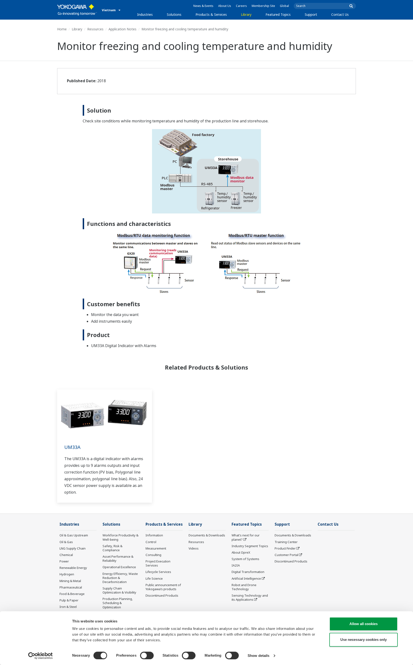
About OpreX (241, 552)
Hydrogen (67, 574)
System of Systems (245, 559)
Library (246, 14)
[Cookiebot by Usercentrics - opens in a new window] (40, 655)
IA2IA (236, 565)
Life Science (154, 578)
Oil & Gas (66, 542)
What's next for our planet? (246, 537)
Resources (95, 29)
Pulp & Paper (69, 600)
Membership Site (263, 6)
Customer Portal (286, 555)
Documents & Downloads (207, 535)
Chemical (66, 555)
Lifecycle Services (158, 572)
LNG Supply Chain (73, 548)
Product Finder (285, 548)
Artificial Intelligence (246, 578)
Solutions (174, 14)
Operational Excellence (119, 567)
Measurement (156, 548)
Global (284, 6)
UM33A (72, 447)
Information (154, 535)
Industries (145, 14)
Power (64, 561)
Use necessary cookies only (363, 640)
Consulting (153, 555)
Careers (241, 6)
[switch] (147, 655)
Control (151, 542)
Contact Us (340, 14)
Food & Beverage (72, 594)
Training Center (286, 542)
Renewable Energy (73, 568)
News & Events (203, 6)
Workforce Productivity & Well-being (120, 537)
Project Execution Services (158, 563)
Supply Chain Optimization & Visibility (119, 590)
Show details (258, 656)
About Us (224, 6)
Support (311, 14)
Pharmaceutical (71, 587)
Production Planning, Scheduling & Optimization (118, 603)
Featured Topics (278, 14)
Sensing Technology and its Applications (250, 597)
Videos (194, 548)
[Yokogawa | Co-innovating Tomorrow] (77, 10)
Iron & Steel (68, 607)
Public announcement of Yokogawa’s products (163, 587)
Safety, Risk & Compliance (112, 548)
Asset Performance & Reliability (118, 558)
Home (62, 29)
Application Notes (122, 29)
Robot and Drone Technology (244, 587)
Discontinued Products (162, 595)
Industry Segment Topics (250, 546)
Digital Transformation (248, 572)
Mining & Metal (70, 581)
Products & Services (211, 14)
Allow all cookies (363, 624)
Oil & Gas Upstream (74, 535)
